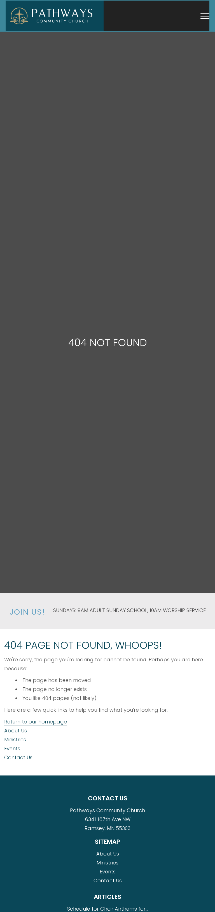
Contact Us (18, 757)
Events (12, 748)
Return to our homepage (35, 721)
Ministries (15, 739)
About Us (15, 730)
